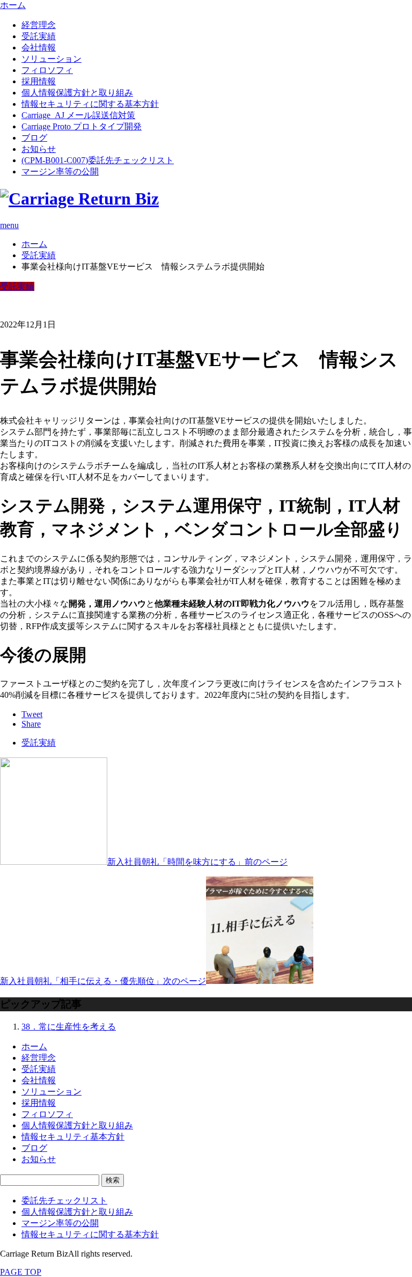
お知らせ (38, 149)
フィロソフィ (47, 70)
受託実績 (38, 36)
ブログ (34, 137)
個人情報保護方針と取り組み (77, 92)
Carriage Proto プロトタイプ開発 (81, 126)
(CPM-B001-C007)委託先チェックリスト (97, 160)
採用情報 (38, 81)
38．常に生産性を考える (68, 1026)
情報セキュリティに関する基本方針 (90, 103)
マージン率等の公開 (60, 171)
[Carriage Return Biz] (79, 198)
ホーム (34, 1046)
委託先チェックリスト (64, 1200)
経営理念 (38, 25)
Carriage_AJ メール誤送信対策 (78, 115)
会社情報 (38, 47)
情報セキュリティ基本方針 (72, 1136)
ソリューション (51, 58)
